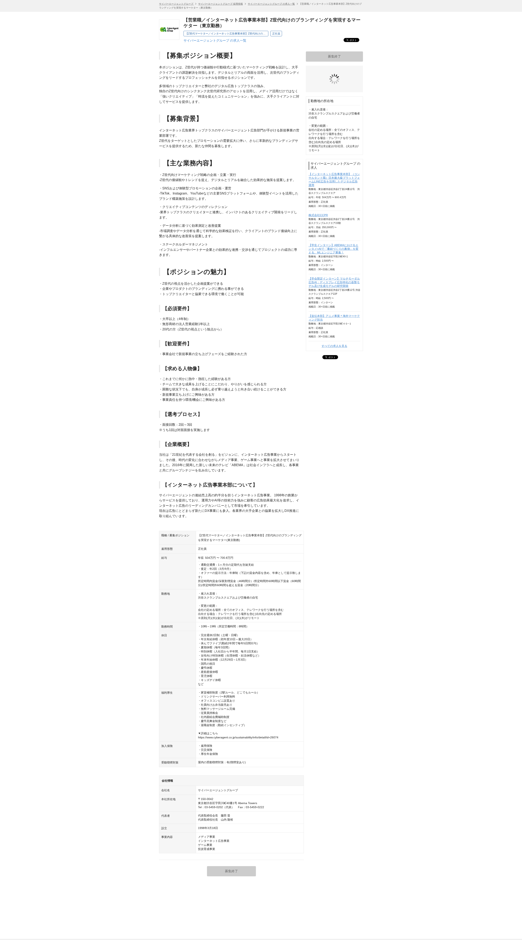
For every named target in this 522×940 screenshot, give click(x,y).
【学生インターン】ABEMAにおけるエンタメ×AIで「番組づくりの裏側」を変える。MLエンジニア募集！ (333, 218)
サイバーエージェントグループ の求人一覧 (271, 3)
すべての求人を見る (334, 315)
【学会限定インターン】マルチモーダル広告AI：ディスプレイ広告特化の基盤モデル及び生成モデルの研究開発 (334, 251)
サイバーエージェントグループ (176, 3)
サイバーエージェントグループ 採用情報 (220, 3)
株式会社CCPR (318, 184)
